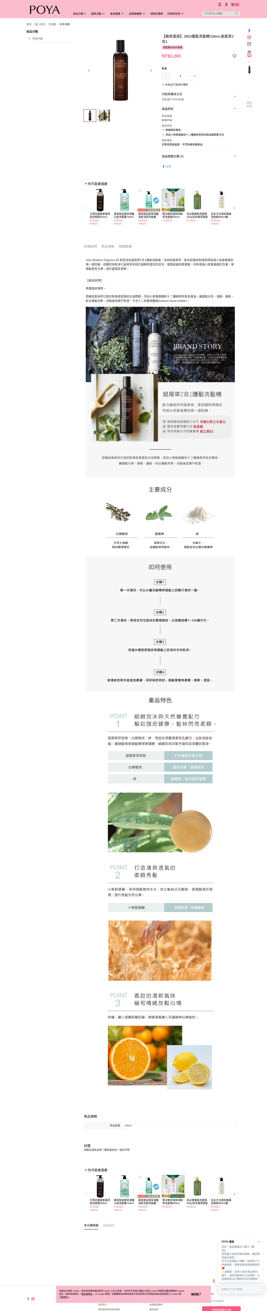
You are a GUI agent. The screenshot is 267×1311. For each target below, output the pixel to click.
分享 (168, 166)
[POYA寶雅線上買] (46, 9)
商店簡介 (102, 1305)
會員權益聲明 (156, 1305)
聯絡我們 (153, 1309)
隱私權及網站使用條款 (109, 1309)
